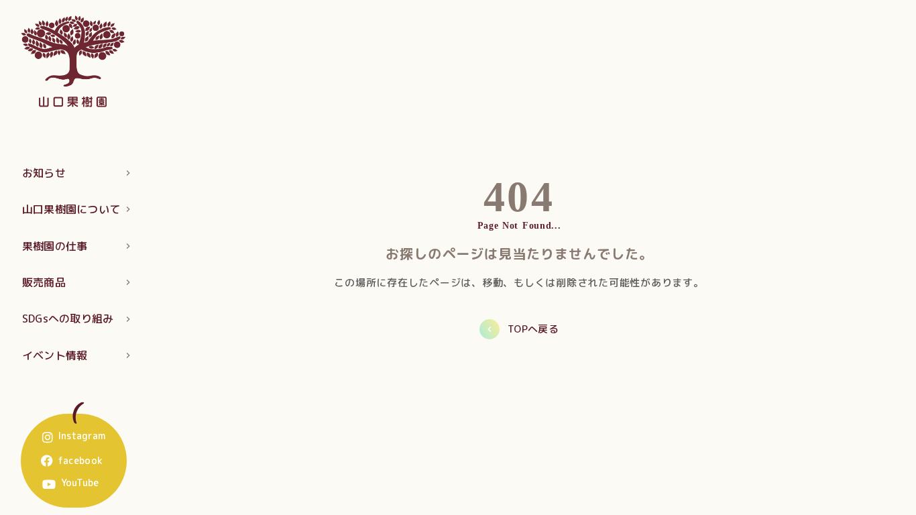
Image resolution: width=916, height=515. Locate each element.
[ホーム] (73, 60)
